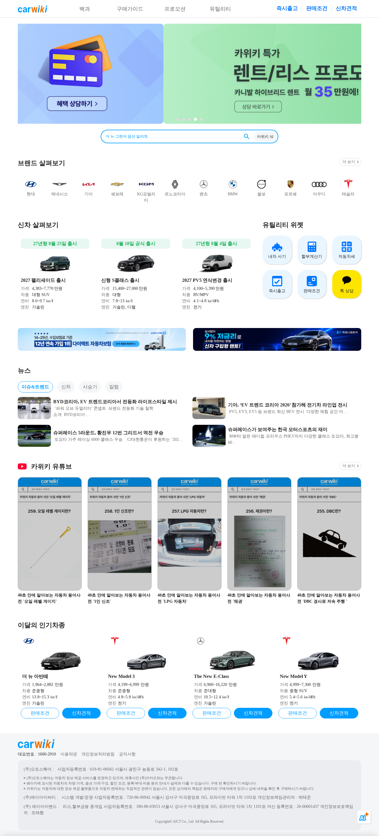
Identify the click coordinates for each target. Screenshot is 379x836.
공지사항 (127, 754)
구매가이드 (130, 9)
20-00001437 (308, 806)
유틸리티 (220, 9)
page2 (195, 119)
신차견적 (346, 8)
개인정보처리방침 (98, 754)
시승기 (90, 386)
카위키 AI (265, 136)
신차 (66, 386)
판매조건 (316, 8)
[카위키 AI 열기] (364, 821)
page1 (201, 119)
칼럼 (114, 386)
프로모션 (175, 9)
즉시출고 (287, 8)
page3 (189, 119)
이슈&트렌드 (35, 386)
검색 (246, 136)
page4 (183, 119)
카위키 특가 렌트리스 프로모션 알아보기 (189, 74)
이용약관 (68, 754)
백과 (84, 9)
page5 (177, 119)
